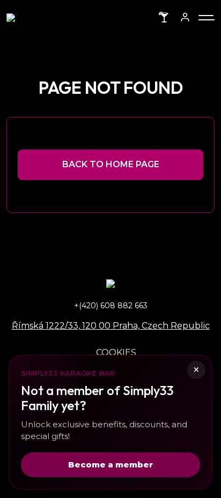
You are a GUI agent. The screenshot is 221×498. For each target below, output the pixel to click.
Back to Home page (110, 164)
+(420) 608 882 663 (111, 305)
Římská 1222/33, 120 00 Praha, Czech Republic (111, 326)
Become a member (110, 464)
